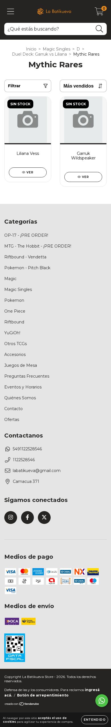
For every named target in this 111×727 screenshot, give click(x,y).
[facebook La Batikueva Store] (27, 517)
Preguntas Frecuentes (26, 376)
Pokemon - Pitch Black (27, 267)
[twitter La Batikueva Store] (44, 517)
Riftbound (14, 322)
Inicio (31, 49)
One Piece (14, 311)
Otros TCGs (15, 343)
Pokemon (14, 300)
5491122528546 (27, 448)
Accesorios (15, 354)
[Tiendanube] (22, 704)
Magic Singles (56, 49)
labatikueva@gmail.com (37, 470)
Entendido (95, 720)
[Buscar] (99, 29)
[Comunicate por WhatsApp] (101, 700)
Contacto (13, 408)
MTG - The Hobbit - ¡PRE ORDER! (37, 246)
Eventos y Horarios (23, 387)
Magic (10, 278)
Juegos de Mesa (20, 365)
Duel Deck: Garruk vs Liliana (39, 54)
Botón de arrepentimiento (43, 695)
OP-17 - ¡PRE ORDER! (26, 235)
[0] (99, 12)
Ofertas (11, 419)
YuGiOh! (12, 332)
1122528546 (24, 459)
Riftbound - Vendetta (25, 257)
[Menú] (10, 11)
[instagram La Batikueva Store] (10, 517)
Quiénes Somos (20, 397)
